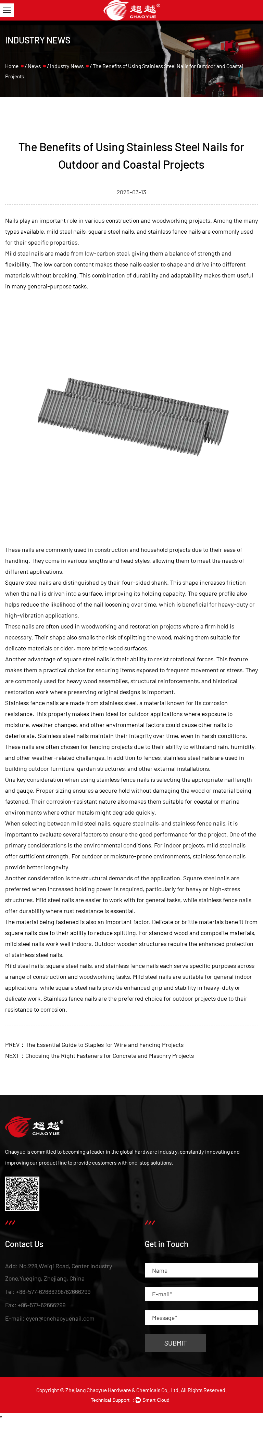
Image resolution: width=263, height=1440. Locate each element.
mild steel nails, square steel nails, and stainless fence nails (124, 231)
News (34, 66)
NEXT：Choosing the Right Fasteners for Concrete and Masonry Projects (99, 1055)
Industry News (67, 66)
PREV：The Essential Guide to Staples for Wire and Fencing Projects (94, 1044)
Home (11, 66)
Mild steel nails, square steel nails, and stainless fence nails (82, 965)
